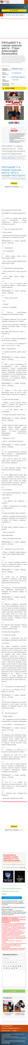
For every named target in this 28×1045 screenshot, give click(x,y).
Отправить (14, 991)
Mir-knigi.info (9, 2)
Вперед (14, 183)
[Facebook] (12, 123)
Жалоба (14, 130)
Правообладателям (7, 1026)
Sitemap (14, 1030)
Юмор (17, 77)
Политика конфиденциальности (11, 1028)
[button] (4, 966)
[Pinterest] (16, 123)
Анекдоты (22, 77)
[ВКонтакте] (10, 123)
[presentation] (4, 966)
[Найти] (25, 7)
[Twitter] (18, 123)
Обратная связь (6, 1030)
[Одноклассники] (14, 123)
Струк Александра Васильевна (8, 158)
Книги (13, 77)
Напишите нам (12, 140)
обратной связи (6, 1042)
